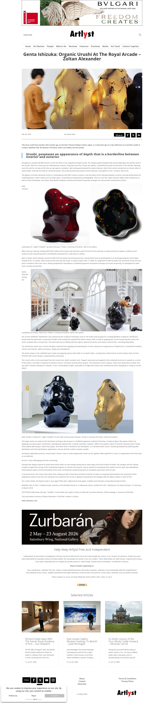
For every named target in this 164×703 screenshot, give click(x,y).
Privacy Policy (127, 681)
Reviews (73, 46)
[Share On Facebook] (128, 135)
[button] (140, 34)
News (28, 46)
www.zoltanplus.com (29, 501)
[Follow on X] (40, 680)
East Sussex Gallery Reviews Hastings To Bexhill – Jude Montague (82, 641)
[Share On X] (133, 135)
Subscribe (28, 35)
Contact (82, 681)
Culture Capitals (130, 46)
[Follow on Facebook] (33, 680)
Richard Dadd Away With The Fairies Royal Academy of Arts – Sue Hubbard (39, 641)
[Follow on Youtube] (46, 680)
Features (84, 46)
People (50, 46)
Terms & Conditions (127, 678)
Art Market (38, 46)
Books (105, 46)
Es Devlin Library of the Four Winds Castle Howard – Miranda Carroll (123, 641)
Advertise (82, 684)
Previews (95, 46)
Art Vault (115, 46)
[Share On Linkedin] (139, 135)
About (82, 678)
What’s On (61, 46)
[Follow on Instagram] (53, 680)
